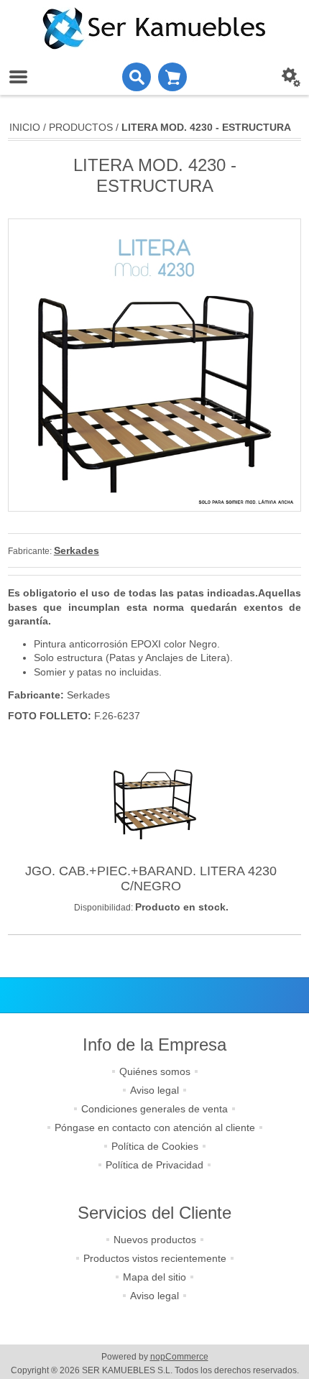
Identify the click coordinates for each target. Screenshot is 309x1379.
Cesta (172, 77)
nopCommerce (179, 1357)
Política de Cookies (154, 1146)
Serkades (76, 550)
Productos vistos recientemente (154, 1258)
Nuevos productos (155, 1239)
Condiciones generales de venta (154, 1109)
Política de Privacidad (154, 1165)
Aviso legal (154, 1090)
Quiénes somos (154, 1071)
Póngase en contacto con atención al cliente (155, 1127)
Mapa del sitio (154, 1277)
